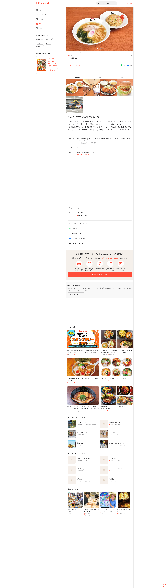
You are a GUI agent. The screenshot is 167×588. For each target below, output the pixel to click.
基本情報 (77, 77)
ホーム (69, 53)
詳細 (122, 77)
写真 (100, 77)
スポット (75, 53)
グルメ (81, 53)
